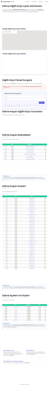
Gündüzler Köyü (32, 222)
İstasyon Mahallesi (30, 152)
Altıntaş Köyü (31, 201)
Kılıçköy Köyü (32, 234)
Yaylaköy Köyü (32, 263)
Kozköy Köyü (32, 239)
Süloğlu (15, 318)
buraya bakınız (27, 362)
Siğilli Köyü (32, 255)
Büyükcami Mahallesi (30, 147)
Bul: (32, 141)
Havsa (16, 310)
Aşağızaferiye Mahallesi (30, 146)
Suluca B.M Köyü (32, 257)
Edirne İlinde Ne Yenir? (8, 350)
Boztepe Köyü (32, 207)
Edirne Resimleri (30, 350)
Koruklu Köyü (32, 237)
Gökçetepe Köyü (32, 221)
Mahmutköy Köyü (32, 244)
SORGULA (41, 102)
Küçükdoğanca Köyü (32, 240)
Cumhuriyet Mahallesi (30, 149)
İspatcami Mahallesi (30, 151)
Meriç (16, 316)
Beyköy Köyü (32, 206)
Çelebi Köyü (32, 211)
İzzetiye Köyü (32, 224)
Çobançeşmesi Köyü (32, 214)
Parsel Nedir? (34, 1)
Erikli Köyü (32, 219)
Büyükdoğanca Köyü (32, 209)
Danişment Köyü (32, 216)
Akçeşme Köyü (32, 198)
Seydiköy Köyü (32, 254)
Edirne (5, 146)
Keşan (16, 313)
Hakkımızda (41, 1)
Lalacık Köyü (32, 242)
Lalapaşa (16, 315)
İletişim (46, 1)
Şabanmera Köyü (32, 258)
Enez (16, 308)
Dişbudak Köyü (32, 217)
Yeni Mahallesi (30, 156)
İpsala (16, 311)
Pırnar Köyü (32, 250)
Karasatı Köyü (32, 231)
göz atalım (33, 354)
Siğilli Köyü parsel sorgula (29, 10)
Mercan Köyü (31, 247)
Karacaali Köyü (32, 227)
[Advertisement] (24, 19)
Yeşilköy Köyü (31, 268)
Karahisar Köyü (32, 229)
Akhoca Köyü (32, 199)
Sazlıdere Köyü (32, 252)
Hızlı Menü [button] (27, 1)
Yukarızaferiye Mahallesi (30, 159)
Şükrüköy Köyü (32, 260)
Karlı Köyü (32, 232)
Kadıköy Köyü (31, 226)
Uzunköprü (16, 320)
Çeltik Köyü (32, 212)
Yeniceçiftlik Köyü (32, 265)
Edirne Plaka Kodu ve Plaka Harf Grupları (13, 361)
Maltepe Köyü (32, 245)
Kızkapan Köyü (32, 235)
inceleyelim (12, 355)
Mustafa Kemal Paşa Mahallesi (30, 154)
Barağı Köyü (32, 204)
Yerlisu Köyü (32, 267)
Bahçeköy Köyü (32, 203)
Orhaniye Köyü (32, 249)
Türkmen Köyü (32, 262)
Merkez (15, 306)
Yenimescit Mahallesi (30, 157)
